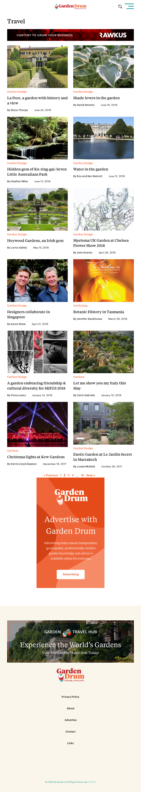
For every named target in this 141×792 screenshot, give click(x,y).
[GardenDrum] (71, 6)
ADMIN (92, 782)
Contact (70, 732)
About (70, 708)
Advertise (71, 720)
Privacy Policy (70, 697)
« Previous (51, 475)
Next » (90, 475)
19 (82, 475)
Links (70, 743)
